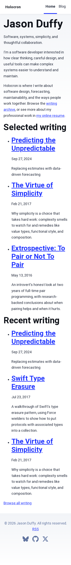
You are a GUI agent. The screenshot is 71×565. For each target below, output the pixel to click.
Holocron (13, 7)
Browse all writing (18, 503)
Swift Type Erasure (28, 382)
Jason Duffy (33, 23)
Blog (62, 6)
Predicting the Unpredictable (33, 144)
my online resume (50, 116)
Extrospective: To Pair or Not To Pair (38, 256)
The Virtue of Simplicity (32, 189)
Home (50, 6)
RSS (35, 529)
